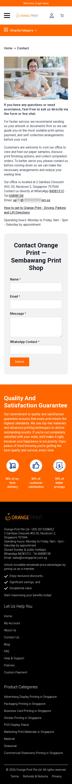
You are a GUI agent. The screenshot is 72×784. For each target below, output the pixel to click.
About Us (10, 630)
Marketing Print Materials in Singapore (29, 732)
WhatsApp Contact (24, 342)
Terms (14, 776)
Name (15, 279)
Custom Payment (15, 672)
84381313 (56, 191)
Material (9, 739)
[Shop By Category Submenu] (35, 30)
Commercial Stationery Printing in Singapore (33, 753)
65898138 (16, 196)
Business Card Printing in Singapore (27, 711)
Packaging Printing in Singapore (25, 704)
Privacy (57, 776)
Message (18, 313)
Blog (7, 644)
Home (8, 616)
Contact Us (11, 637)
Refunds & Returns (35, 776)
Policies (9, 665)
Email (15, 296)
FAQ (6, 651)
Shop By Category (21, 30)
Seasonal (10, 746)
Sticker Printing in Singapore (23, 718)
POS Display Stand (16, 725)
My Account (12, 623)
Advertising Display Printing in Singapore (30, 697)
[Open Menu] (7, 15)
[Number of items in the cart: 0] (62, 15)
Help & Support (14, 658)
